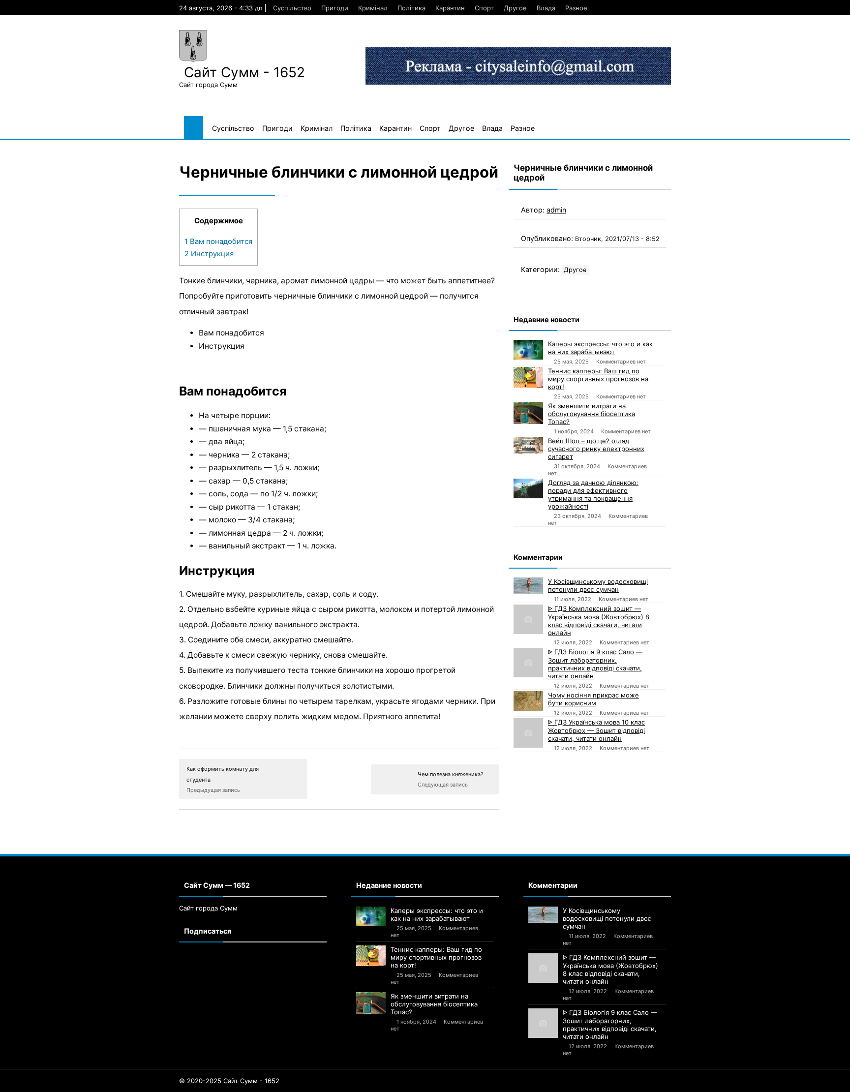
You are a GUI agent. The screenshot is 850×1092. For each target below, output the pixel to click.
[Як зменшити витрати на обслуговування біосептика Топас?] (528, 413)
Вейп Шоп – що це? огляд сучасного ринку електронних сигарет (596, 448)
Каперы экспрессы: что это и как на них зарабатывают (600, 348)
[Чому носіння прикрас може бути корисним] (528, 701)
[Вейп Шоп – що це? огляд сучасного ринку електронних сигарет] (528, 445)
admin (556, 210)
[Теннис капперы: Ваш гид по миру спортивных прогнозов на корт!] (528, 377)
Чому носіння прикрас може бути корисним (593, 699)
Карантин (450, 8)
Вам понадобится (218, 241)
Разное (576, 8)
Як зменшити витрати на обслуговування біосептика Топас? (591, 413)
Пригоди (334, 8)
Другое (515, 8)
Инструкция (209, 253)
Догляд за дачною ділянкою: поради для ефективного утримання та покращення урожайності (593, 494)
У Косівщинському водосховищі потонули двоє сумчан (598, 585)
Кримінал (373, 8)
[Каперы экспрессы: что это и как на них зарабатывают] (528, 350)
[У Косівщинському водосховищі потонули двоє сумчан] (528, 585)
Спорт (484, 8)
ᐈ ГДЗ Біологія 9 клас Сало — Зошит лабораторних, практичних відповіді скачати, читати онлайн (595, 664)
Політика (411, 8)
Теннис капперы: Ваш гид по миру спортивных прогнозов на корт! (598, 379)
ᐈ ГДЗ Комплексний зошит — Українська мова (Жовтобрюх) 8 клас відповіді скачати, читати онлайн (598, 621)
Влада (546, 8)
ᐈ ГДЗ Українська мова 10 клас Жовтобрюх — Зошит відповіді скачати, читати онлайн (596, 730)
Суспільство (292, 8)
